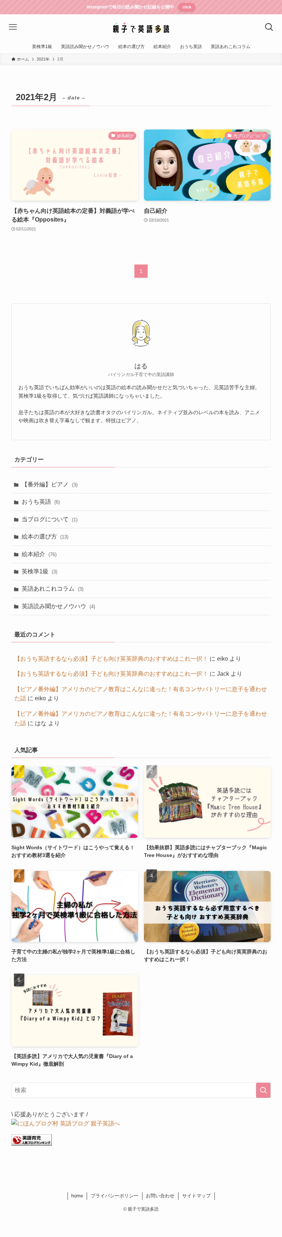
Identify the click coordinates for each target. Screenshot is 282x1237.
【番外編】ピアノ (49, 484)
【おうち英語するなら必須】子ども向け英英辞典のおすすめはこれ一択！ (111, 659)
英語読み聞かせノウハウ (58, 606)
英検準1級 (39, 571)
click (186, 7)
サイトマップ (196, 1195)
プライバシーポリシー (114, 1195)
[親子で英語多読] (141, 27)
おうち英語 (41, 502)
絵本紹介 (39, 554)
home (77, 1195)
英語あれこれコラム (52, 588)
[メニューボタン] (13, 27)
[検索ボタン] (269, 27)
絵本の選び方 (45, 536)
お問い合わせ (160, 1195)
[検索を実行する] (263, 1090)
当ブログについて (49, 519)
